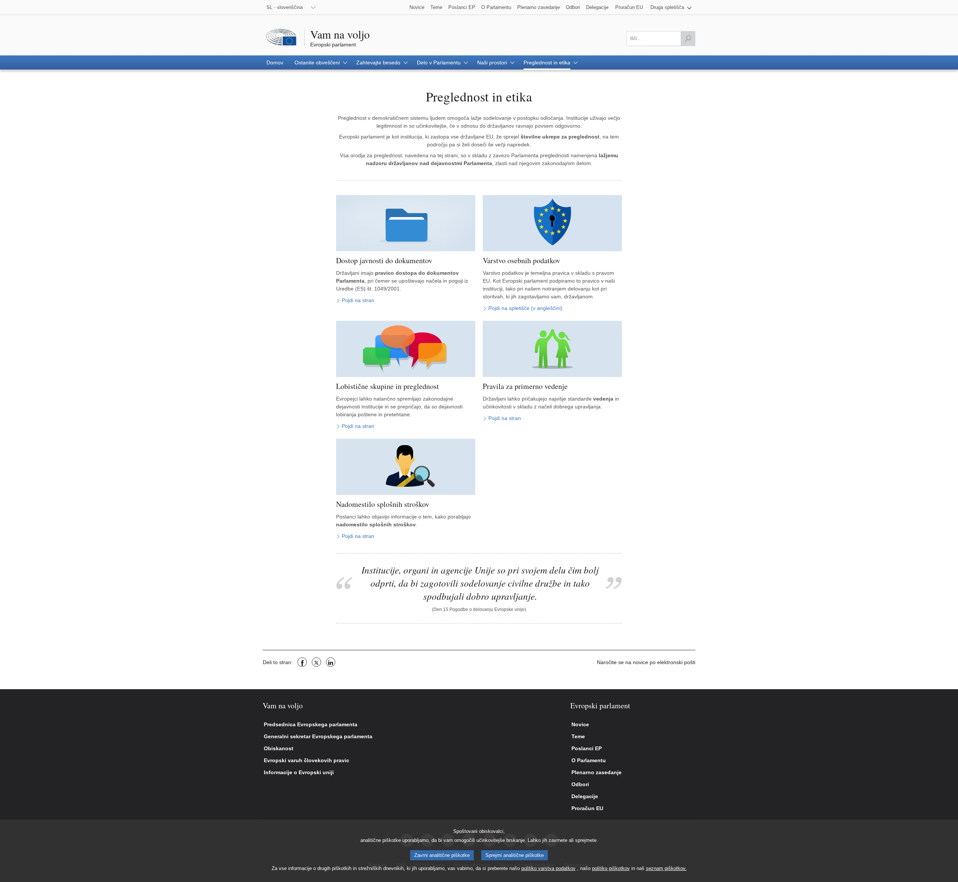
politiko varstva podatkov (548, 868)
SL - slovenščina (284, 7)
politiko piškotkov (611, 868)
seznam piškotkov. (666, 868)
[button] (671, 7)
